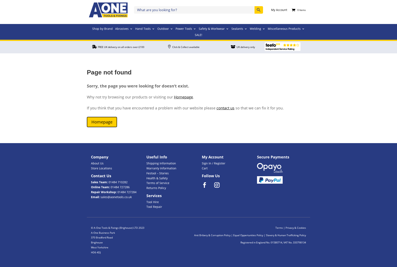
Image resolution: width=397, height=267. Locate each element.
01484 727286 (120, 187)
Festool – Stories (157, 173)
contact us (225, 107)
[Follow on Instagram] (219, 185)
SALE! (198, 35)
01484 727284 (126, 192)
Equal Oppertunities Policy (248, 235)
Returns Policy (156, 188)
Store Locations (101, 168)
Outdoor (163, 29)
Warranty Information (161, 168)
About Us (97, 163)
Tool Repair (154, 207)
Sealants (237, 29)
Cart (205, 168)
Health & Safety (157, 178)
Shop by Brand (102, 29)
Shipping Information (161, 163)
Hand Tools (143, 29)
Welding (255, 29)
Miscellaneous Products (284, 29)
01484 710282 (118, 182)
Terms (279, 228)
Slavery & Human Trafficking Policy (286, 235)
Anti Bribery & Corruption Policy (212, 235)
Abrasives (122, 29)
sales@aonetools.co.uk (116, 197)
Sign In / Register (213, 163)
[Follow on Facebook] (207, 185)
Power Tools (184, 29)
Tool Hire (152, 202)
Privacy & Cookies (296, 228)
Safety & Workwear (212, 29)
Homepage (183, 97)
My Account (279, 10)
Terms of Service (157, 183)
